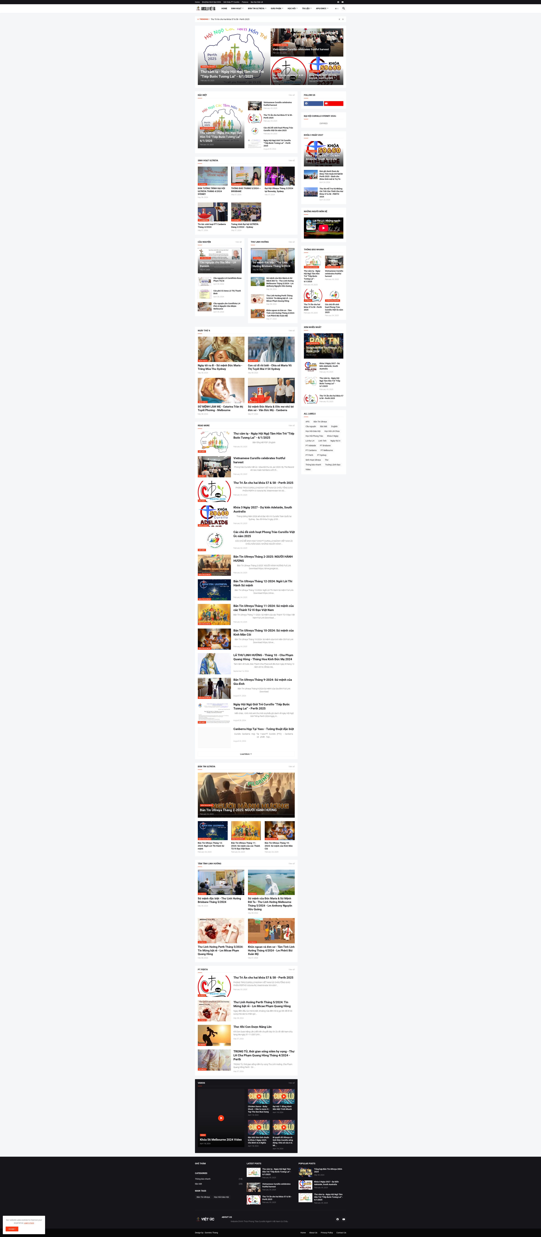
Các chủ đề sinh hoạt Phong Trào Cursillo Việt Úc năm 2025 (278, 129)
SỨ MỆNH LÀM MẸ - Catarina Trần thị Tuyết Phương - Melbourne (220, 408)
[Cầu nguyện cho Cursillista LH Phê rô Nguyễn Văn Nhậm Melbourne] (205, 306)
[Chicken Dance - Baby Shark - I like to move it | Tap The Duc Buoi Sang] (259, 1096)
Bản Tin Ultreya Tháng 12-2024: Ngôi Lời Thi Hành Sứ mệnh (262, 583)
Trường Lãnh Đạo (332, 465)
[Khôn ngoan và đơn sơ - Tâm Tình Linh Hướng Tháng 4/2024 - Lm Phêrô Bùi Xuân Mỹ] (258, 313)
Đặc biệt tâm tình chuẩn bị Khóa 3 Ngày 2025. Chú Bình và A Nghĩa (258, 1140)
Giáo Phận (276, 8)
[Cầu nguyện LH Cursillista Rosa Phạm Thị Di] (205, 281)
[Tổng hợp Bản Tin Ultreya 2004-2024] (305, 1172)
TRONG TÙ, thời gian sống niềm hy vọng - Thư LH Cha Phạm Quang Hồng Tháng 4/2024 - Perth (263, 1055)
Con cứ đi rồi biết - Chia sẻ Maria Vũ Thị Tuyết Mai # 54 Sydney (270, 367)
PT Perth (309, 455)
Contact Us (341, 1233)
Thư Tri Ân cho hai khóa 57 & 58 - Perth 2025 (278, 116)
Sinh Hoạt (236, 8)
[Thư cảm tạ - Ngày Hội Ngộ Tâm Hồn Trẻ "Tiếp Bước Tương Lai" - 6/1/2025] (311, 381)
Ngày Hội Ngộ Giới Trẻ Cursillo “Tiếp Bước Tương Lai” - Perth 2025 (277, 143)
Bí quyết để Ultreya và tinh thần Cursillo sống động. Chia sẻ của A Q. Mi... (283, 1141)
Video (308, 469)
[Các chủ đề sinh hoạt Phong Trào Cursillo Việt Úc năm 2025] (255, 131)
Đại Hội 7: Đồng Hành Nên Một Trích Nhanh (282, 1107)
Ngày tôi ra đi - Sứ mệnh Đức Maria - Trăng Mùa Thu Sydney (220, 367)
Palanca (245, 2)
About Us (313, 1233)
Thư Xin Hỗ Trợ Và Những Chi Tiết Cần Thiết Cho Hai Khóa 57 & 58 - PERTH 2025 (331, 193)
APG (308, 421)
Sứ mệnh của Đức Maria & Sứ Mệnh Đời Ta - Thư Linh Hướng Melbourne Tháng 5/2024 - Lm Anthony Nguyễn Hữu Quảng (280, 282)
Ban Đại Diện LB (257, 2)
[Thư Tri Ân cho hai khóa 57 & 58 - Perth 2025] (255, 118)
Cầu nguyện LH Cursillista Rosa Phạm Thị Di (227, 279)
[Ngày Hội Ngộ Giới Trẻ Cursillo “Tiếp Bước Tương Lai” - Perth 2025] (255, 143)
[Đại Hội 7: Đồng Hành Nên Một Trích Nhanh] (284, 1096)
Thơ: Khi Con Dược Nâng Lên (252, 1027)
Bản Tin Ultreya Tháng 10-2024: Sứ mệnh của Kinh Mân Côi (263, 632)
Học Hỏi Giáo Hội (313, 431)
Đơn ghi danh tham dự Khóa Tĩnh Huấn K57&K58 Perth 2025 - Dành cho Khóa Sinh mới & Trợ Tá (331, 175)
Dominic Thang (211, 1233)
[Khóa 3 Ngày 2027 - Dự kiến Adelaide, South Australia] (311, 366)
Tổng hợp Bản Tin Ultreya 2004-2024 (227, 19)
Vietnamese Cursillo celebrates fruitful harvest (278, 103)
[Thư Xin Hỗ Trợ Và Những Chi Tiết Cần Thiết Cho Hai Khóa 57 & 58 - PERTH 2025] (311, 192)
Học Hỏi (292, 8)
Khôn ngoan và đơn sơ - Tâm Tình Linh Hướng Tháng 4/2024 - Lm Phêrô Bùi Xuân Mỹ (280, 313)
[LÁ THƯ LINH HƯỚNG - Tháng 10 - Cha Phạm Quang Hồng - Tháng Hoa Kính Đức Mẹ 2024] (214, 663)
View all (292, 95)
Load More (245, 754)
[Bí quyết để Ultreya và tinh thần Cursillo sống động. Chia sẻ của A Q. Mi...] (284, 1127)
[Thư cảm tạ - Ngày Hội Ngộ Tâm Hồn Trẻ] (253, 1172)
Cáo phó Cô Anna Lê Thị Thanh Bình (227, 292)
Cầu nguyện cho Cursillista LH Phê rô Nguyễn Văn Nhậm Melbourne (226, 306)
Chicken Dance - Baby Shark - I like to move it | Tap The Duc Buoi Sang (258, 1109)
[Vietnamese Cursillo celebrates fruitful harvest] (255, 105)
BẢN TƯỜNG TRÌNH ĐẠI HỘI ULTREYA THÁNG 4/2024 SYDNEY (211, 191)
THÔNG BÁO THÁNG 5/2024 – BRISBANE (245, 189)
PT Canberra (311, 450)
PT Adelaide (311, 445)
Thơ (326, 460)
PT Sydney (321, 455)
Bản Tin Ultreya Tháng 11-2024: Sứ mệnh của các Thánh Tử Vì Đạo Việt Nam (263, 608)
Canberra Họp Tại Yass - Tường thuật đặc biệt (263, 729)
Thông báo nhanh (313, 465)
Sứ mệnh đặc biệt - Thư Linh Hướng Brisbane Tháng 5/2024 (219, 900)
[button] (336, 8)
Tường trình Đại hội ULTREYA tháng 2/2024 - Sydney (244, 225)
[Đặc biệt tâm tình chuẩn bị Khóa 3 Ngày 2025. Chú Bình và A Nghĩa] (259, 1127)
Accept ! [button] (11, 1229)
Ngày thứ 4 (335, 441)
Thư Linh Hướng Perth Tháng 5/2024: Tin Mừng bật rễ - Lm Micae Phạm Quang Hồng (279, 298)
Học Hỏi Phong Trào (314, 436)
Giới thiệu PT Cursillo (231, 2)
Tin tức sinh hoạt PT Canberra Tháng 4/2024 (212, 225)
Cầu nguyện (311, 426)
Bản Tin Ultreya (256, 8)
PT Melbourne (327, 450)
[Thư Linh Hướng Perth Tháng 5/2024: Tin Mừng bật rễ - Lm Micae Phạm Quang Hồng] (258, 298)
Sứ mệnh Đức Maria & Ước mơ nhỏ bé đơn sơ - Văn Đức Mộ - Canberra (271, 408)
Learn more (29, 1223)
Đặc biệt (323, 426)
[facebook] (338, 2)
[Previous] (339, 19)
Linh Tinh (322, 441)
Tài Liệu (306, 8)
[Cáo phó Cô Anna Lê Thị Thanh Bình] (205, 294)
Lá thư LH (310, 441)
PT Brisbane (325, 445)
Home (197, 2)
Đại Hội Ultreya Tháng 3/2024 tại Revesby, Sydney (279, 189)
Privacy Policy (327, 1233)
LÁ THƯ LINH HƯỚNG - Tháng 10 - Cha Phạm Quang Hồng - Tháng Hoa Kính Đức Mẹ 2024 (263, 657)
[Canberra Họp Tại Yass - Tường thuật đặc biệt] (214, 737)
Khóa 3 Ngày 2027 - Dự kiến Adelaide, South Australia (262, 509)
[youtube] (343, 2)
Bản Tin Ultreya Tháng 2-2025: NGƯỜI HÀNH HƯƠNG (263, 558)
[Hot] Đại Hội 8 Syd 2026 (211, 2)
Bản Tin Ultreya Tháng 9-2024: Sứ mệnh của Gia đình (262, 681)
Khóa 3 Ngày (332, 436)
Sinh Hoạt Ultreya (313, 460)
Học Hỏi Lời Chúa (332, 431)
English (334, 426)
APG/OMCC (321, 8)
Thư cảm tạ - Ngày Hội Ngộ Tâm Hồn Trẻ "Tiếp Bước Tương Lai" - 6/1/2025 (263, 435)
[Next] (343, 19)
